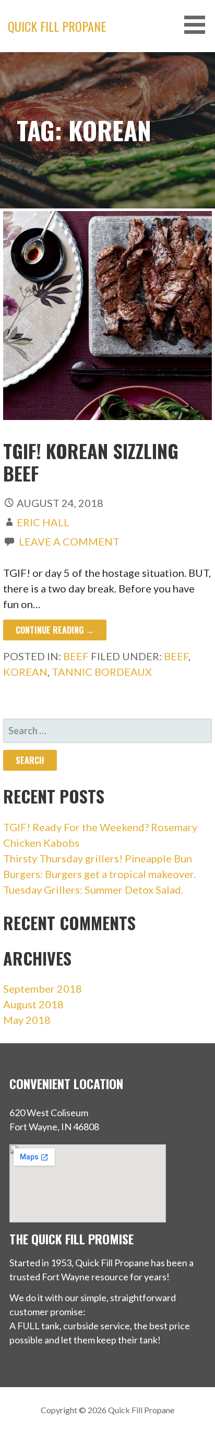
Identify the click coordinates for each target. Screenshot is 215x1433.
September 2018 (42, 988)
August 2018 (33, 1004)
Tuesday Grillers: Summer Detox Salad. (93, 889)
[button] (198, 24)
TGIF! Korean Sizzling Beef (90, 462)
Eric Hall (43, 522)
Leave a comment (69, 541)
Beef (76, 656)
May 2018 (27, 1020)
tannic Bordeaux (102, 671)
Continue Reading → (55, 630)
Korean (25, 671)
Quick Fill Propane (57, 26)
